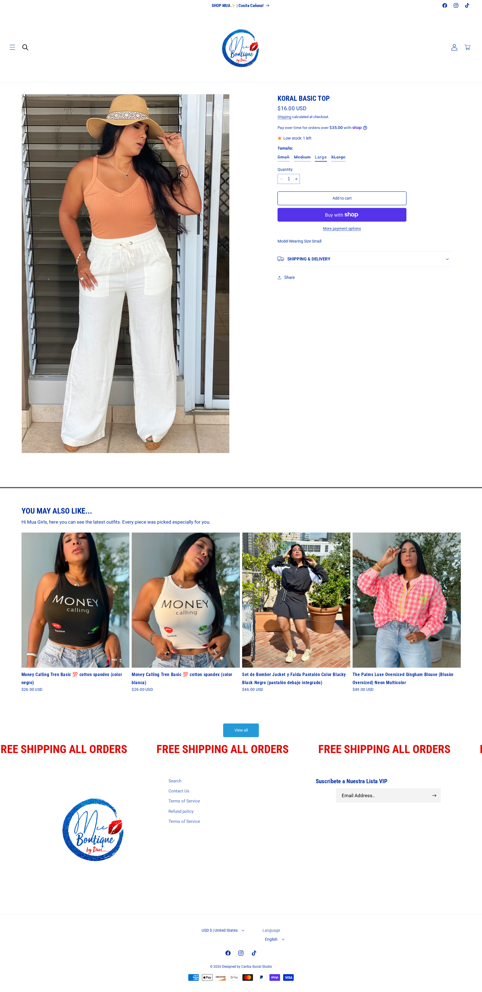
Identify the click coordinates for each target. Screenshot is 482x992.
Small (284, 158)
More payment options (342, 228)
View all (241, 730)
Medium (302, 158)
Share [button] (289, 277)
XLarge (338, 158)
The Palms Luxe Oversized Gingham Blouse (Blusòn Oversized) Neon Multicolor (403, 678)
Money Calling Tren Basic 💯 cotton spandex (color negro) (71, 678)
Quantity (285, 169)
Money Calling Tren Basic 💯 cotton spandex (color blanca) (182, 678)
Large (321, 157)
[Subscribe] (434, 795)
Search (174, 780)
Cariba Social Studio (256, 967)
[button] (12, 47)
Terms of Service (184, 801)
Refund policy (181, 811)
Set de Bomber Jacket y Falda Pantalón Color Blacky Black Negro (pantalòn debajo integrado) (294, 678)
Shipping (284, 117)
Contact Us (178, 791)
